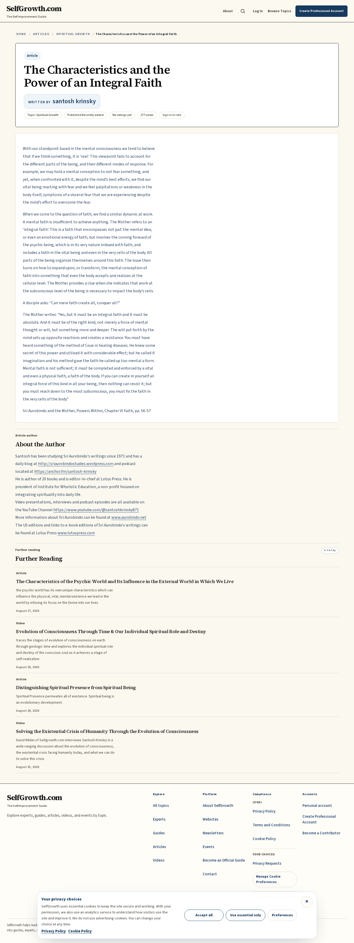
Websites (210, 819)
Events (208, 847)
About (228, 11)
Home (21, 34)
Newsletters (213, 833)
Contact (210, 874)
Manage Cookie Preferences (268, 879)
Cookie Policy (264, 839)
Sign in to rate (171, 115)
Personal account (317, 805)
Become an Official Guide (224, 860)
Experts (159, 819)
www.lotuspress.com (76, 533)
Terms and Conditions (271, 825)
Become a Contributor (321, 833)
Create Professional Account (319, 819)
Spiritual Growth (73, 34)
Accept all (204, 915)
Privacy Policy (264, 811)
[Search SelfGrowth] (243, 11)
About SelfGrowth (218, 805)
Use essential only (245, 915)
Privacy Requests (267, 863)
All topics (161, 805)
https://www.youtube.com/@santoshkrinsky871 (96, 510)
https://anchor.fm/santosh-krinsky (65, 471)
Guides (159, 833)
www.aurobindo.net (128, 517)
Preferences (282, 915)
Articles (41, 34)
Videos (159, 860)
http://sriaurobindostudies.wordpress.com (76, 464)
